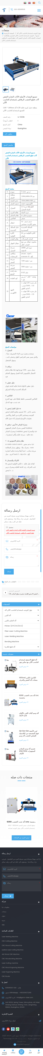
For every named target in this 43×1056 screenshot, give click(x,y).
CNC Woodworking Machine (12, 959)
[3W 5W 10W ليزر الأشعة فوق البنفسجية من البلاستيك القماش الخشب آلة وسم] (11, 737)
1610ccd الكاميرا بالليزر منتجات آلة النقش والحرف (28, 679)
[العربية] (25, 3)
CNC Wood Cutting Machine (12, 945)
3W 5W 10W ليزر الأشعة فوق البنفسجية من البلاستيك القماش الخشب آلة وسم (29, 733)
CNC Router (6, 976)
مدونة (3, 920)
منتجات (4, 912)
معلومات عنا (5, 907)
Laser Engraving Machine (11, 972)
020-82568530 (19, 9)
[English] (29, 3)
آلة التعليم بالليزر (10, 620)
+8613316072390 (25, 993)
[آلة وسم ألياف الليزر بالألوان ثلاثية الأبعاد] (11, 719)
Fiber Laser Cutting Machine (16, 631)
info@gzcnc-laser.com (25, 997)
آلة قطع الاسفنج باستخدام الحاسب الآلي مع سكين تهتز (29, 661)
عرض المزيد (23, 666)
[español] (33, 3)
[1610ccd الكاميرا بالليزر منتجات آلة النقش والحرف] (11, 684)
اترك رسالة (21, 1052)
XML (3, 925)
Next (40, 806)
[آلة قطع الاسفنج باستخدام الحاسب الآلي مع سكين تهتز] (11, 666)
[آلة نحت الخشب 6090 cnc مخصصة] (11, 701)
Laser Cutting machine (10, 963)
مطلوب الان (8, 134)
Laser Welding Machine (14, 636)
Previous (3, 806)
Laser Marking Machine (10, 937)
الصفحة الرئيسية (9, 33)
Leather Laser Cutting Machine (12, 950)
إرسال (6, 896)
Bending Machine (12, 641)
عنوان (3, 916)
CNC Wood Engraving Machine (13, 967)
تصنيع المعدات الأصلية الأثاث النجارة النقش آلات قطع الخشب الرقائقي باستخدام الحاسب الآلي (20, 531)
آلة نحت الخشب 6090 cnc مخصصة (29, 696)
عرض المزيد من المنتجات (21, 838)
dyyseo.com (21, 1041)
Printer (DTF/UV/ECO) (14, 626)
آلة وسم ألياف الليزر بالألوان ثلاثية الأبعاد (29, 714)
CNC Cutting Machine (9, 941)
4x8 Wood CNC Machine (10, 954)
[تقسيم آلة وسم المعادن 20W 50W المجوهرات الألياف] (11, 755)
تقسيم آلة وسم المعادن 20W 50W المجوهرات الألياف (27, 751)
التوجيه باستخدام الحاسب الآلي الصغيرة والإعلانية (19, 36)
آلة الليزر (8, 615)
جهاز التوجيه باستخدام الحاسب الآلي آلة (29, 33)
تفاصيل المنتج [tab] (8, 145)
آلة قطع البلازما (10, 646)
